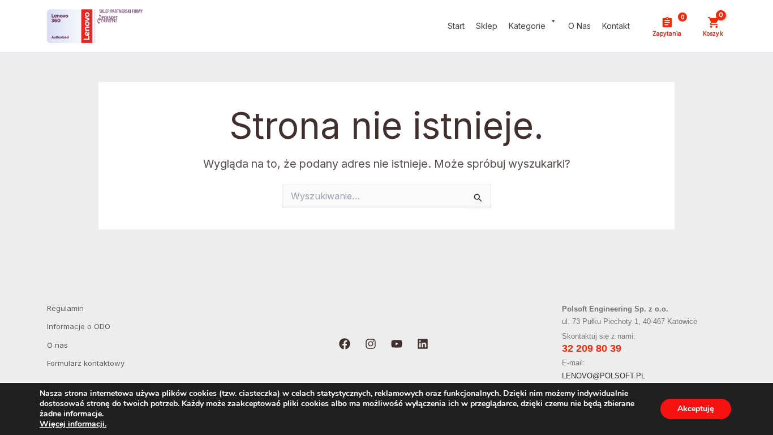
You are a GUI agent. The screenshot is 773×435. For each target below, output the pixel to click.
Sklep (486, 26)
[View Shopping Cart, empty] (712, 26)
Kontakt (616, 26)
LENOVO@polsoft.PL (603, 376)
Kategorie (527, 26)
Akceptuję (695, 408)
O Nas (579, 26)
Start (456, 26)
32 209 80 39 (591, 348)
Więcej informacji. (73, 424)
